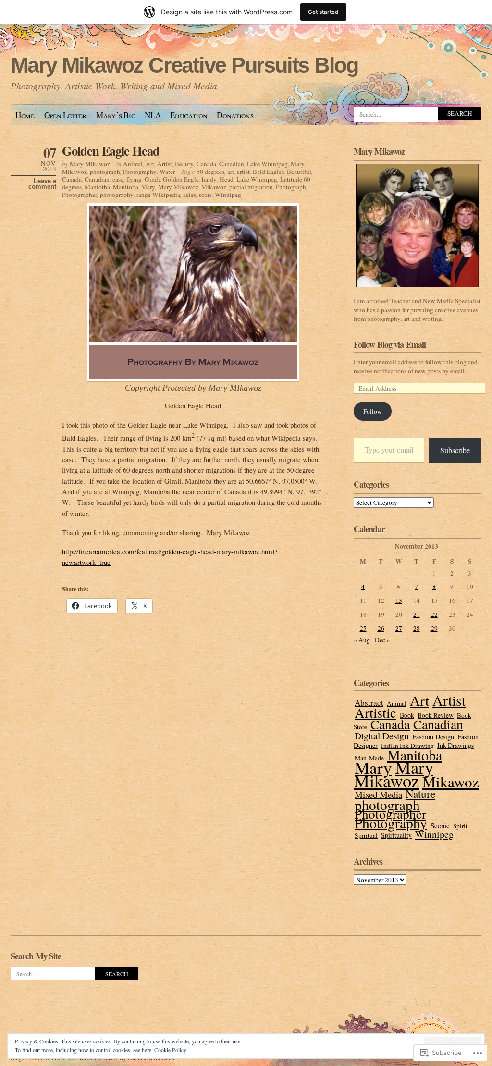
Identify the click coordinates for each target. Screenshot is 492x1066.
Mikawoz (74, 171)
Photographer (79, 194)
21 (416, 614)
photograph (105, 171)
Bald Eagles (268, 171)
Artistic (375, 712)
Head (227, 179)
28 (416, 628)
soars (205, 194)
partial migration (251, 187)
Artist (164, 163)
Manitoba (125, 187)
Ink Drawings (455, 745)
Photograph (291, 187)
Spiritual (366, 835)
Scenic (440, 825)
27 (398, 628)
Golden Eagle (181, 179)
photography (117, 194)
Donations (235, 115)
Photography (140, 171)
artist (243, 171)
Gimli (152, 179)
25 (363, 628)
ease (117, 179)
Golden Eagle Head (111, 150)
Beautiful (299, 171)
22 (434, 614)
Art (150, 163)
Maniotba (97, 187)
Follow (372, 411)
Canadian (231, 163)
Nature (420, 793)
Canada (206, 163)
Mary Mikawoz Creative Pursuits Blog (184, 65)
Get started (323, 11)
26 (381, 628)
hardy (209, 179)
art (230, 171)
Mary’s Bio (115, 115)
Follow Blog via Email (390, 344)
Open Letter (65, 115)
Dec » (382, 640)
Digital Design (382, 736)
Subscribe (455, 450)
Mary (298, 163)
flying (134, 179)
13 (398, 600)
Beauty (184, 163)
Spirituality (396, 835)
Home (25, 115)
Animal (133, 163)
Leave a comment (42, 184)
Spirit (460, 825)
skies (189, 194)
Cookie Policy (170, 1050)
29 (434, 628)
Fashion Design (433, 736)
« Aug (362, 640)
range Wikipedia (158, 194)
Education (188, 115)
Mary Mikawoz (90, 163)
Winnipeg (228, 194)
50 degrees (210, 171)
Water (167, 171)
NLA (152, 115)
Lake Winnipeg (267, 163)
